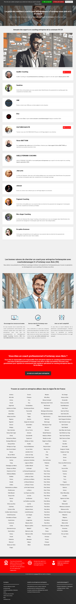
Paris (47, 468)
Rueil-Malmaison (65, 405)
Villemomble (65, 503)
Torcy (64, 479)
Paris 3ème (47, 506)
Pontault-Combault (47, 533)
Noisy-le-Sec (47, 449)
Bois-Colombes (11, 430)
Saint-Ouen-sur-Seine (65, 438)
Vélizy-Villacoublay (64, 493)
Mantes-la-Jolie (29, 531)
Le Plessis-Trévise (29, 484)
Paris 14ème (47, 482)
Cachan (11, 460)
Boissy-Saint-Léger (11, 432)
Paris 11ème (47, 473)
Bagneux (11, 419)
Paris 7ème (47, 517)
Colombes (11, 506)
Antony (11, 400)
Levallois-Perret (29, 506)
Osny (47, 457)
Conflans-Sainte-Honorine (11, 512)
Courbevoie (11, 523)
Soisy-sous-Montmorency (64, 462)
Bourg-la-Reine (11, 443)
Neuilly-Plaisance (47, 432)
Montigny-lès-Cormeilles (47, 413)
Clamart (11, 498)
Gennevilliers (29, 424)
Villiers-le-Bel (65, 523)
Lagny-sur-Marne (29, 462)
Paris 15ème (47, 484)
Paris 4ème (47, 509)
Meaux (29, 542)
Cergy (11, 462)
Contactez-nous (6, 599)
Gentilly (29, 427)
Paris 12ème (47, 476)
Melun (29, 544)
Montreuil (47, 419)
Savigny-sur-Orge (65, 452)
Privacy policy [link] (38, 4)
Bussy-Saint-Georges (11, 457)
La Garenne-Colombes (29, 460)
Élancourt (11, 542)
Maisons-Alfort (29, 523)
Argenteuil (11, 405)
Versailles (64, 495)
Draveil (11, 536)
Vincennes (64, 528)
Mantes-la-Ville (29, 533)
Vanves (64, 490)
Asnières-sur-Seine (11, 408)
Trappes (65, 482)
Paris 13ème (47, 479)
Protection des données (8, 593)
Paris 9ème (47, 523)
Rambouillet (47, 544)
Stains (64, 465)
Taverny (65, 473)
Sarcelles (64, 443)
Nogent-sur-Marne (47, 441)
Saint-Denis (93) (65, 413)
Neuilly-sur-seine (47, 438)
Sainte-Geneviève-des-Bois (64, 416)
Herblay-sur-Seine (29, 441)
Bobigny (11, 427)
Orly (47, 452)
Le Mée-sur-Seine (29, 476)
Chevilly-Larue (11, 490)
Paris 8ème (47, 520)
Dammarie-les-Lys (11, 528)
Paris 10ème (47, 471)
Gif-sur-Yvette (29, 430)
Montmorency (47, 416)
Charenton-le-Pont (11, 471)
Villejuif (64, 501)
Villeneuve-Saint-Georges (65, 512)
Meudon (47, 394)
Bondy (11, 435)
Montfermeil (47, 405)
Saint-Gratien (65, 424)
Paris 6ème (47, 514)
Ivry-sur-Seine (29, 449)
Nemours (47, 430)
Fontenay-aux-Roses (29, 408)
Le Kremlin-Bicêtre (29, 473)
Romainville (64, 400)
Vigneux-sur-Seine (64, 498)
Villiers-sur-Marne (64, 525)
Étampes (29, 397)
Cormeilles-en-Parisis (11, 517)
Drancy (11, 533)
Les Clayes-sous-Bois (29, 493)
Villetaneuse (65, 520)
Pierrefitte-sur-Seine (47, 525)
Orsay (46, 454)
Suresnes (64, 471)
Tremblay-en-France (65, 484)
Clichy (11, 501)
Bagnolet (11, 422)
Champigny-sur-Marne (11, 465)
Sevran (64, 457)
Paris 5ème (47, 512)
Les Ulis (29, 503)
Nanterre (47, 427)
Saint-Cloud (65, 408)
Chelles (11, 484)
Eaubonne (11, 539)
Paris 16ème (47, 487)
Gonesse (29, 432)
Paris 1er (47, 498)
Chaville (11, 482)
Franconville (29, 411)
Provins (47, 539)
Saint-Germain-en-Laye (64, 422)
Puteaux (47, 542)
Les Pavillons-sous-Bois (29, 501)
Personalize (69, 1)
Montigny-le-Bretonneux (47, 411)
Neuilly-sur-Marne (47, 435)
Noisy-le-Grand (46, 446)
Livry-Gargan (29, 514)
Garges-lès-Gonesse (29, 422)
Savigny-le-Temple (64, 449)
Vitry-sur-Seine (64, 533)
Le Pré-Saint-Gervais (29, 487)
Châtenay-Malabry (11, 473)
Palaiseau (47, 462)
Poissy (47, 531)
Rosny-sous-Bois (65, 402)
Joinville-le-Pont (29, 452)
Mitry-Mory (47, 397)
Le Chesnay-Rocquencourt (29, 471)
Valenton (65, 487)
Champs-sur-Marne (11, 468)
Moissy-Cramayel (47, 400)
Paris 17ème (47, 490)
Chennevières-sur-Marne (11, 487)
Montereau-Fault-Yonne (47, 402)
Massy (29, 536)
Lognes (29, 517)
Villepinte (65, 517)
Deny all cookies (59, 1)
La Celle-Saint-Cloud (29, 457)
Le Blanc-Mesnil (29, 465)
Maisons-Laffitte (29, 525)
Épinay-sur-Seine (11, 544)
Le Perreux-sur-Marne (29, 479)
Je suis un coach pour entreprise (38, 373)
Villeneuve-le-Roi (65, 509)
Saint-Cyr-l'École (65, 411)
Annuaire (5, 586)
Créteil (11, 525)
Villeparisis (64, 514)
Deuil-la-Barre (11, 531)
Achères (11, 394)
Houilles (29, 443)
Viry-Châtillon (65, 531)
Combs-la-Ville (11, 509)
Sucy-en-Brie (65, 468)
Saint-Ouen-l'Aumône (65, 435)
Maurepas (29, 539)
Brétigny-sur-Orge (11, 446)
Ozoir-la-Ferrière (47, 460)
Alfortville (11, 397)
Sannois (65, 441)
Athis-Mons (11, 411)
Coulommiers (11, 520)
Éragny (11, 547)
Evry (29, 400)
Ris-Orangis (65, 394)
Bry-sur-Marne (11, 454)
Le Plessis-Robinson (29, 482)
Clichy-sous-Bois (11, 503)
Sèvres (64, 460)
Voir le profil (67, 72)
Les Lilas (29, 495)
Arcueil (11, 402)
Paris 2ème (47, 503)
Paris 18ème (47, 493)
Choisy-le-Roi (11, 495)
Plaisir (46, 528)
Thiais (64, 476)
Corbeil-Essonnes (11, 514)
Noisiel (46, 443)
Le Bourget (29, 468)
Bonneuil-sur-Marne (11, 438)
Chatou (11, 479)
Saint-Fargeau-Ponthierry (65, 419)
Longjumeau (29, 520)
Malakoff (29, 528)
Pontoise (47, 536)
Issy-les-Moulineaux (29, 446)
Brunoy (11, 452)
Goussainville (29, 435)
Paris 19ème (47, 495)
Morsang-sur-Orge (47, 424)
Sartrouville (64, 446)
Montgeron (47, 408)
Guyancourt (29, 438)
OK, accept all (47, 1)
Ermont (29, 394)
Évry (29, 402)
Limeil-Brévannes (29, 512)
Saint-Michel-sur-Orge (64, 432)
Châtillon (11, 476)
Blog (4, 597)
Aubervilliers (11, 413)
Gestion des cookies (7, 595)
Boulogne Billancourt (11, 441)
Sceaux (64, 454)
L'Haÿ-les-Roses (29, 509)
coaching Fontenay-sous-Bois (33, 592)
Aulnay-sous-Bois (11, 416)
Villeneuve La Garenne (65, 506)
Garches (29, 419)
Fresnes (29, 413)
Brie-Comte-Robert (11, 449)
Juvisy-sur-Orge (29, 454)
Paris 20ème (47, 501)
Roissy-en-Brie (64, 397)
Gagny (29, 416)
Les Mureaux (29, 498)
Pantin (46, 465)
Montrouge (47, 422)
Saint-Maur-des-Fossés (64, 430)
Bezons (11, 424)
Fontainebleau (29, 405)
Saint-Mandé (65, 427)
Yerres (64, 536)
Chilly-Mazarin (11, 493)
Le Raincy (29, 490)
